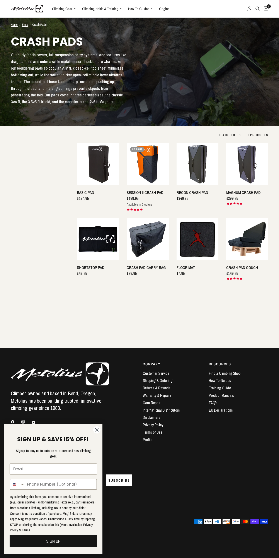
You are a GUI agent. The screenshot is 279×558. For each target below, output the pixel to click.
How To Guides (138, 8)
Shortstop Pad (90, 267)
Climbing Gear (62, 8)
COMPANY (151, 364)
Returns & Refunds (156, 388)
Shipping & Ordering (157, 380)
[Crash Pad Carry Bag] (147, 239)
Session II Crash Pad (145, 192)
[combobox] (17, 484)
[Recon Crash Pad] (197, 164)
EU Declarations (221, 410)
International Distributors (161, 410)
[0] (265, 8)
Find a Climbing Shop (224, 373)
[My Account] (249, 8)
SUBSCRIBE (119, 480)
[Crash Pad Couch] (247, 239)
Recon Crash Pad (192, 192)
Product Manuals (221, 395)
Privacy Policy (153, 425)
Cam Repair (151, 403)
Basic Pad (85, 192)
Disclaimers (151, 417)
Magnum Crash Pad (243, 192)
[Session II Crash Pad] (147, 164)
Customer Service (156, 373)
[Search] (257, 8)
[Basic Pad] (98, 164)
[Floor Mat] (197, 239)
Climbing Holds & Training (100, 8)
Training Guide (220, 388)
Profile (147, 439)
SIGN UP (53, 541)
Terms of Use (152, 432)
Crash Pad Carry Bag (146, 267)
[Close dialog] (97, 430)
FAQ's (213, 403)
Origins (164, 8)
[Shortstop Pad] (98, 239)
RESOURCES (220, 364)
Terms (26, 530)
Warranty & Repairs (157, 395)
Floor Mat (186, 267)
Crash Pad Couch (242, 267)
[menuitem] (64, 9)
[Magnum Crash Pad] (247, 164)
